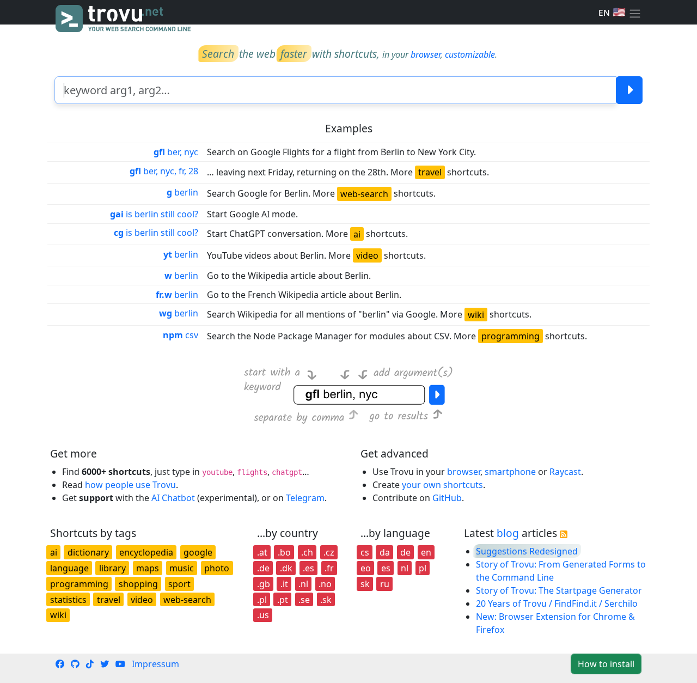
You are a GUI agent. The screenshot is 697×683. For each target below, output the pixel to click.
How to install (606, 664)
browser (426, 54)
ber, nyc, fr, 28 (164, 171)
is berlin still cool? (154, 214)
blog (508, 533)
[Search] (629, 90)
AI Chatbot (173, 498)
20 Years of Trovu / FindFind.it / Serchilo (557, 603)
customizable (470, 54)
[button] (634, 13)
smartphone (510, 472)
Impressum (155, 664)
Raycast (565, 472)
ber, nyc (176, 152)
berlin (182, 192)
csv (180, 335)
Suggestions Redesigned (527, 551)
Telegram (305, 498)
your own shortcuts (442, 485)
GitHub (447, 498)
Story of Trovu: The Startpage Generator (559, 590)
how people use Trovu (130, 485)
